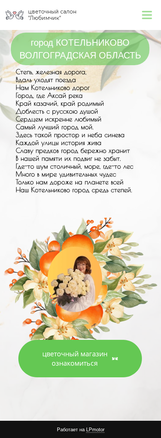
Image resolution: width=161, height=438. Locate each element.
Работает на (80, 429)
